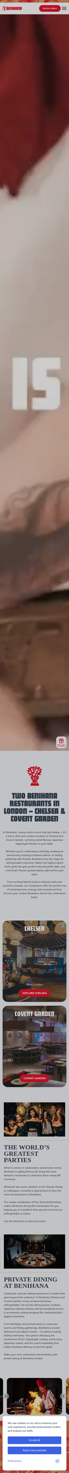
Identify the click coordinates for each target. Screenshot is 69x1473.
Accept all (34, 1440)
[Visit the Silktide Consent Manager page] (57, 1461)
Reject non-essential (34, 1450)
